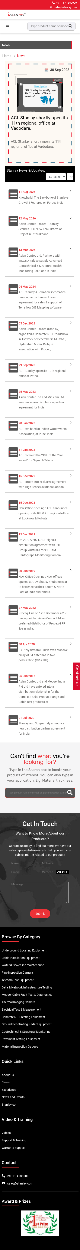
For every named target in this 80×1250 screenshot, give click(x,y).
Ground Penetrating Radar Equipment (27, 1024)
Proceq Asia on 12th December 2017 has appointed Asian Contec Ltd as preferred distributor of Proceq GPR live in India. (43, 618)
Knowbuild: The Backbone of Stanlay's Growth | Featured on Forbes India (43, 197)
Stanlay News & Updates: (26, 170)
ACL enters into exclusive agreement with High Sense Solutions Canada (42, 481)
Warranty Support (13, 1147)
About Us (8, 1075)
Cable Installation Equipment (21, 958)
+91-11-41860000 (66, 2)
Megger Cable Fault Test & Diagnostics (27, 994)
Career (6, 1082)
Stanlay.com (10, 1104)
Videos (6, 1133)
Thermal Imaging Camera (18, 1002)
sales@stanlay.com (65, 7)
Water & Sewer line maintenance (23, 965)
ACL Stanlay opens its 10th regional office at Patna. (42, 370)
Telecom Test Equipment (18, 980)
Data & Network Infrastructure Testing (27, 987)
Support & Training (14, 1140)
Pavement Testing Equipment (21, 1039)
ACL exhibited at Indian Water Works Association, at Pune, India (43, 428)
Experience (9, 1089)
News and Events (13, 1097)
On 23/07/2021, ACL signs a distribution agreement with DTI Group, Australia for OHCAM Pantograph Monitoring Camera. (40, 545)
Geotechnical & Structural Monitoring (26, 1031)
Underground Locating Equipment (24, 950)
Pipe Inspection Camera (17, 972)
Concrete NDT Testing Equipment (23, 1017)
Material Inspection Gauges (20, 1046)
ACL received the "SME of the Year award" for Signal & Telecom (41, 455)
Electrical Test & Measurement (21, 1009)
